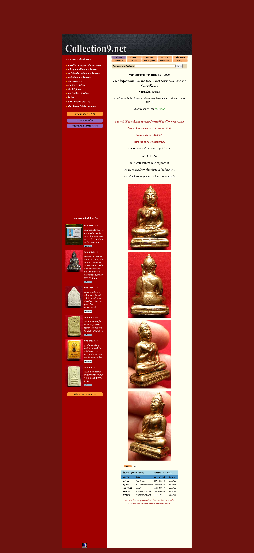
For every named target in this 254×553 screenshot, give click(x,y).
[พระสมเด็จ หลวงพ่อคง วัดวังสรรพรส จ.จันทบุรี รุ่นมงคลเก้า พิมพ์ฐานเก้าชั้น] (74, 387)
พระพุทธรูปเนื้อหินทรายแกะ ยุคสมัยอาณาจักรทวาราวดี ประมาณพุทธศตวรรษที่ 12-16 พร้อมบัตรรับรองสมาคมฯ (94, 236)
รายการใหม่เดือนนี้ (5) (85, 121)
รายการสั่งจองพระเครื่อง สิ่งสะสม (85, 126)
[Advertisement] (127, 17)
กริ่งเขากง (160, 109)
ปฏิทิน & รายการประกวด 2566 (85, 394)
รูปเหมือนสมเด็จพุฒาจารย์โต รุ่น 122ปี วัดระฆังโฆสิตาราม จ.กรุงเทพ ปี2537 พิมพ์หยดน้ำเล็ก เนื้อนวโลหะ (94, 351)
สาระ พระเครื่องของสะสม (85, 114)
